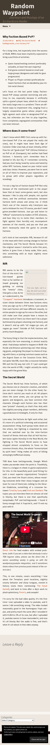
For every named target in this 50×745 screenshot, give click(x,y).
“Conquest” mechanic (13, 299)
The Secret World (28, 40)
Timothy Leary (15, 490)
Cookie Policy (8, 734)
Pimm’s (22, 592)
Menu (5, 26)
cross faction (20, 43)
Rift (19, 40)
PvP (28, 43)
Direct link (8, 550)
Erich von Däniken (35, 490)
